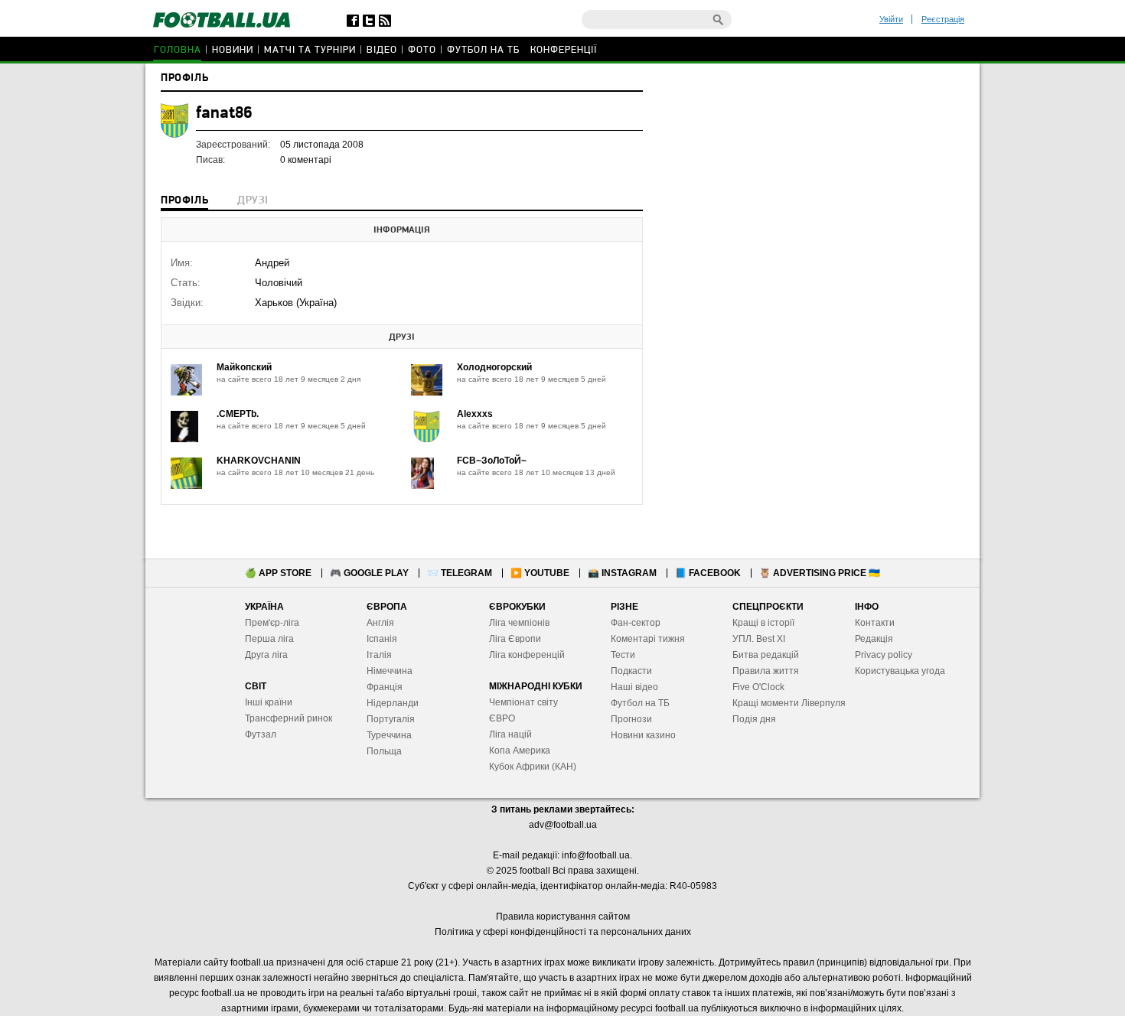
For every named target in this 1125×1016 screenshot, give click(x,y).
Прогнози (631, 719)
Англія (380, 622)
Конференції (563, 50)
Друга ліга (266, 655)
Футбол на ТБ (483, 50)
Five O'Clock (758, 687)
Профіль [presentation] (184, 201)
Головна (177, 50)
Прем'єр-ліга (272, 622)
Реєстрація (942, 19)
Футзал (260, 734)
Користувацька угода (900, 671)
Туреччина (389, 735)
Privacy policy (883, 655)
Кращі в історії (763, 622)
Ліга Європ (512, 638)
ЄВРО (502, 718)
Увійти (891, 19)
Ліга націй (510, 734)
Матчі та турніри (310, 50)
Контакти (875, 622)
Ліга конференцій (527, 655)
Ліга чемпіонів (519, 622)
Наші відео (634, 687)
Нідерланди (393, 703)
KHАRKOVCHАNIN (259, 460)
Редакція (874, 638)
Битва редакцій (765, 655)
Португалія (391, 719)
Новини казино (643, 735)
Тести (623, 655)
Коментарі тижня (648, 638)
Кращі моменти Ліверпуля (789, 703)
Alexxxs (475, 414)
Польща (384, 751)
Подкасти (631, 671)
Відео (382, 50)
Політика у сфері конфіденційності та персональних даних (563, 931)
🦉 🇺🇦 (819, 573)
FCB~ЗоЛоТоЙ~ (492, 460)
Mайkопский (244, 367)
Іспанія (382, 638)
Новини (232, 50)
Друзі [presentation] (252, 201)
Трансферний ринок (288, 718)
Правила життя (765, 671)
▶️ (539, 573)
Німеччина (389, 671)
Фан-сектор (635, 622)
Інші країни (268, 702)
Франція (385, 687)
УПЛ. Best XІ (758, 638)
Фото (422, 50)
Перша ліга (269, 638)
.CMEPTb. (238, 414)
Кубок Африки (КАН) (532, 766)
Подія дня (754, 719)
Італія (379, 655)
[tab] (184, 202)
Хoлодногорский (494, 367)
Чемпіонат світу (523, 702)
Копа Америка (519, 750)
